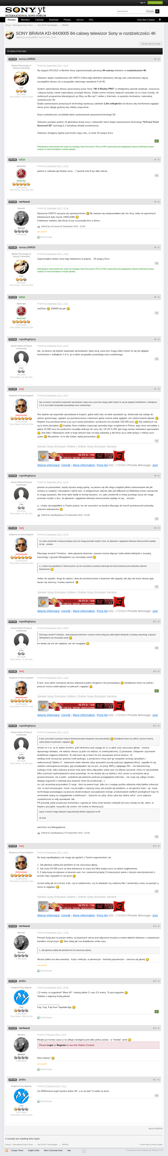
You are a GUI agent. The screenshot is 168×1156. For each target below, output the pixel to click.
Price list (102, 465)
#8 (155, 476)
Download (53, 20)
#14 (155, 926)
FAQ (91, 20)
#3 (155, 202)
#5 (155, 297)
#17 (155, 1080)
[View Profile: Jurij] (21, 405)
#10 (155, 621)
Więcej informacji (48, 465)
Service (80, 20)
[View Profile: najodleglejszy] (21, 358)
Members (25, 20)
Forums (12, 20)
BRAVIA (65, 1144)
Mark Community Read (53, 1150)
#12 (155, 726)
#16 (155, 1028)
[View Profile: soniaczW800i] (21, 78)
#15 (155, 981)
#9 (155, 528)
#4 (155, 247)
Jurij (155, 465)
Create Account (155, 3)
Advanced (161, 11)
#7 (155, 389)
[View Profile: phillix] (21, 997)
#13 (155, 846)
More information (84, 465)
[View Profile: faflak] (21, 173)
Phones (67, 20)
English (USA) (33, 1150)
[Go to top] (84, 1151)
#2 (155, 160)
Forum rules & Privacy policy (151, 1144)
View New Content (146, 20)
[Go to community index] (25, 11)
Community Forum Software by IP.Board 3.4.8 (144, 1150)
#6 (155, 339)
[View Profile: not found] (21, 218)
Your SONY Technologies (47, 1144)
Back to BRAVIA (156, 1128)
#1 (155, 59)
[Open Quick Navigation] (160, 20)
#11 (155, 671)
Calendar (39, 20)
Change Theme (17, 1150)
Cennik (65, 465)
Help (69, 1150)
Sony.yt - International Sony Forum (19, 1144)
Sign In (143, 3)
